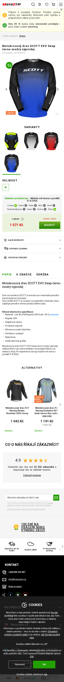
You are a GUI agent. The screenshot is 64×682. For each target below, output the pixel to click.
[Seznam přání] (46, 4)
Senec (29, 209)
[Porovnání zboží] (39, 4)
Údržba (42, 274)
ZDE (32, 656)
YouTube (25, 593)
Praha (31, 205)
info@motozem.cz (17, 579)
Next (58, 89)
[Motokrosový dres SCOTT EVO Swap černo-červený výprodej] (51, 141)
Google (54, 612)
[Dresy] (32, 88)
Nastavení (20, 664)
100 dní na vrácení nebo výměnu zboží (33, 527)
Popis (7, 274)
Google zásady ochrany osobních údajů (30, 504)
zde (45, 674)
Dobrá (21, 205)
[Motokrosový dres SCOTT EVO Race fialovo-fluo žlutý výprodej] (11, 141)
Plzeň (49, 205)
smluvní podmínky (43, 505)
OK (44, 664)
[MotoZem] (11, 4)
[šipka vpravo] (59, 404)
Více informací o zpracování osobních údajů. (26, 509)
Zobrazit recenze (32, 475)
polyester (54, 314)
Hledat (33, 4)
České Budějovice (14, 209)
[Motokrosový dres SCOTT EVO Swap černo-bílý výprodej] (31, 141)
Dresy (22, 36)
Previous (6, 89)
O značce (24, 274)
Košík (53, 4)
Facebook (10, 593)
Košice (40, 209)
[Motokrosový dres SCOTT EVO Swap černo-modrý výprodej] (11, 163)
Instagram (18, 593)
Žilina (50, 209)
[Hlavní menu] (60, 4)
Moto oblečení (10, 36)
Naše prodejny (15, 586)
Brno (40, 205)
